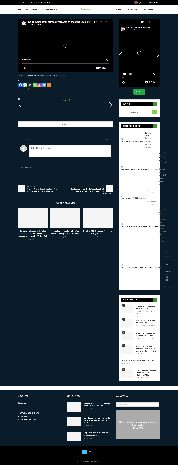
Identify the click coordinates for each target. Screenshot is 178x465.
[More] (49, 85)
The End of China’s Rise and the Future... (145, 307)
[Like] (19, 89)
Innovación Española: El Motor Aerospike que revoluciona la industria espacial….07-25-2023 (33, 233)
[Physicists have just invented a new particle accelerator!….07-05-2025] (127, 349)
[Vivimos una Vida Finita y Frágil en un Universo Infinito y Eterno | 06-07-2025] (74, 407)
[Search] (158, 9)
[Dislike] (26, 89)
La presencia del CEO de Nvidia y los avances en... (97, 434)
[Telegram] (44, 85)
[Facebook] (20, 85)
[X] (30, 85)
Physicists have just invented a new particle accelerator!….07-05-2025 (146, 349)
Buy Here (139, 92)
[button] (110, 104)
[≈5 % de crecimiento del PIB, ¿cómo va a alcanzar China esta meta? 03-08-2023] (127, 323)
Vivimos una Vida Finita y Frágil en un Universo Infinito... (97, 405)
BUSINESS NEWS (50, 9)
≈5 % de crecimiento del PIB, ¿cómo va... (145, 321)
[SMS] (25, 85)
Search (154, 112)
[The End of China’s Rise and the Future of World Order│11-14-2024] (127, 309)
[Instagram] (39, 85)
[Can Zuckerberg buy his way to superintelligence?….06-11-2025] (74, 421)
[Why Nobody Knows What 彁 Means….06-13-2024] (127, 336)
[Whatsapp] (35, 85)
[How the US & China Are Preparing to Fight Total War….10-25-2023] (98, 218)
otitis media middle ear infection (167, 251)
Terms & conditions (28, 412)
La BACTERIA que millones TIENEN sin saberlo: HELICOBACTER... (146, 373)
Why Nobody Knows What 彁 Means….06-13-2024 (145, 334)
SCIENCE (119, 9)
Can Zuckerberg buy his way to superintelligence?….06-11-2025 (97, 420)
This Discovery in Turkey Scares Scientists (138, 361)
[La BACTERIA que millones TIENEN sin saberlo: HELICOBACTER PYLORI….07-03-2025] (127, 373)
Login (108, 139)
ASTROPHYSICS (32, 9)
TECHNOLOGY (149, 9)
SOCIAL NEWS (133, 9)
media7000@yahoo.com (27, 419)
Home (20, 9)
